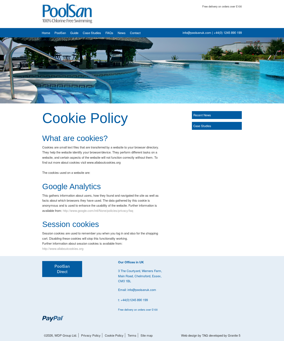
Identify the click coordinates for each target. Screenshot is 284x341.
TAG (205, 335)
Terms (132, 335)
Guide (74, 33)
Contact (135, 33)
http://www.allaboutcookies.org (62, 248)
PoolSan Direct (62, 268)
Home (46, 33)
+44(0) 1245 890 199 (228, 32)
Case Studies (92, 33)
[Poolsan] (67, 13)
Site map (147, 335)
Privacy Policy (91, 335)
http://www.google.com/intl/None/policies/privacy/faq (98, 210)
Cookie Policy (114, 335)
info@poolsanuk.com (197, 32)
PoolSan (60, 33)
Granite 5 (234, 335)
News (122, 33)
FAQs (109, 33)
